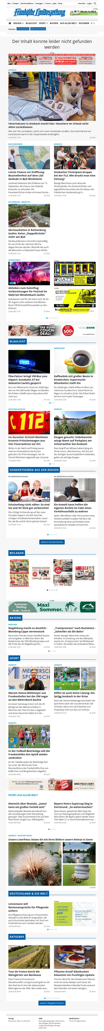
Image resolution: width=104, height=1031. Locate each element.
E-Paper (16, 3)
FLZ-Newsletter (23, 29)
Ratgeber (84, 23)
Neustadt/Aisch (25, 835)
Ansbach (12, 70)
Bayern (54, 23)
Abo (9, 3)
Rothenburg (14, 202)
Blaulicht (31, 23)
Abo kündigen (43, 1023)
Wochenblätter (27, 3)
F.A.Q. (71, 1021)
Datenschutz (60, 1021)
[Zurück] (12, 575)
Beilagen (17, 553)
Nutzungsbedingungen (47, 1021)
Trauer (48, 3)
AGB (40, 1018)
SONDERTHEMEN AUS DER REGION (34, 470)
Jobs (54, 3)
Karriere (27, 1021)
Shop (60, 3)
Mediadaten (74, 1018)
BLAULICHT (17, 341)
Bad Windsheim (15, 144)
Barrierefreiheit (54, 1023)
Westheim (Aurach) (16, 409)
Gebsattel (25, 202)
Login (89, 3)
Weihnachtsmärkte (38, 29)
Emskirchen (59, 348)
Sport (14, 658)
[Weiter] (92, 575)
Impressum (12, 1021)
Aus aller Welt (68, 23)
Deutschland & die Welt (29, 893)
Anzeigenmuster (80, 1021)
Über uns (20, 1021)
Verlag (11, 1018)
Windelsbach (14, 260)
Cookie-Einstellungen (46, 1025)
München (12, 624)
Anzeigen (39, 3)
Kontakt (81, 3)
